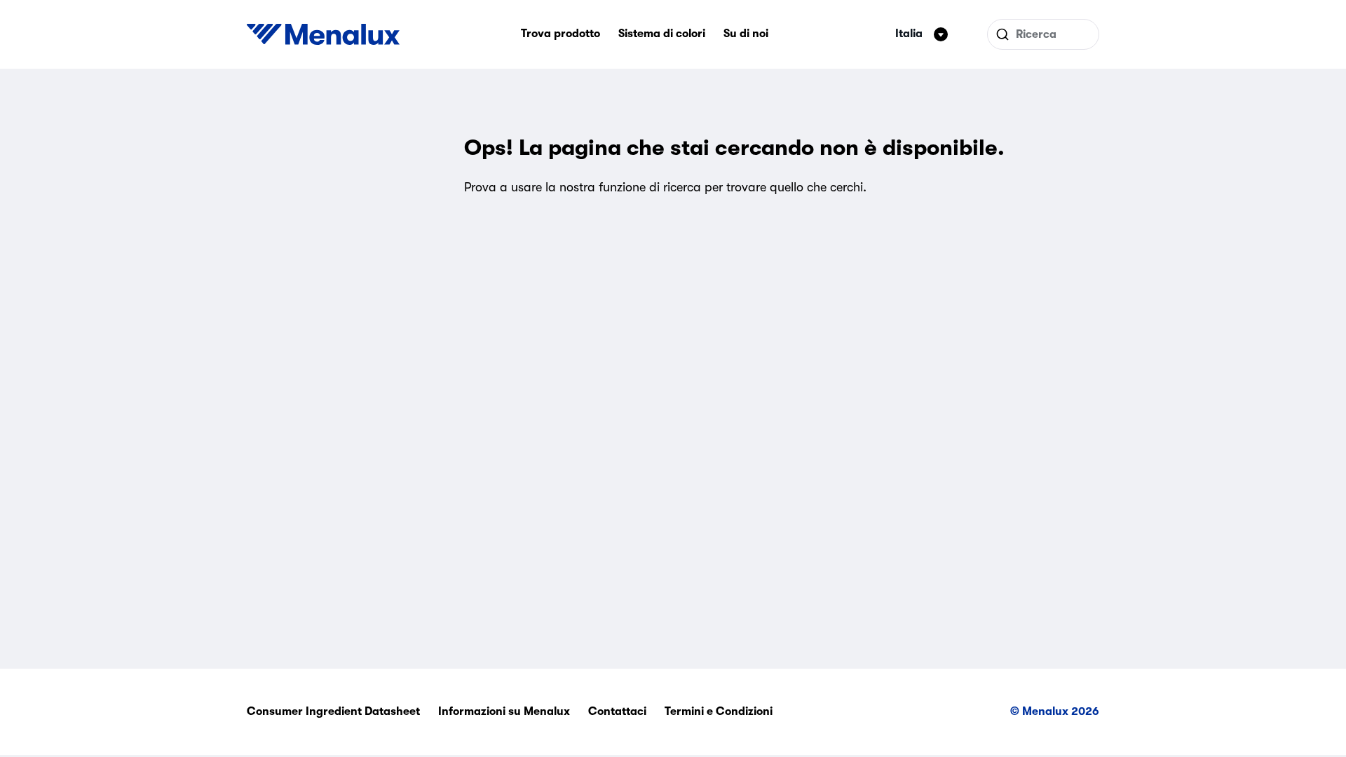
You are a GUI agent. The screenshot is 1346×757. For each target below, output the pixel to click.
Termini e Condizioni (719, 711)
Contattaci (617, 711)
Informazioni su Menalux (504, 711)
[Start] (323, 34)
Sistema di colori (661, 33)
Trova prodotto (560, 33)
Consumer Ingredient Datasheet (333, 711)
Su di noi (745, 33)
